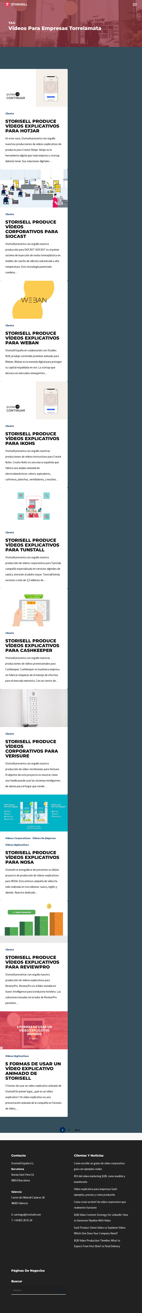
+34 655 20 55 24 (23, 1220)
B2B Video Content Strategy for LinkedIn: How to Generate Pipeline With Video (101, 1217)
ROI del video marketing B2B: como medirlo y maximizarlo (99, 1179)
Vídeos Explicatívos (17, 844)
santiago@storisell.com (27, 1214)
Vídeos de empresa (44, 838)
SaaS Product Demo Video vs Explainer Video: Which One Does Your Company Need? (100, 1230)
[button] (135, 4)
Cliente (9, 113)
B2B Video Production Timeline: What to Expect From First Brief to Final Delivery (97, 1243)
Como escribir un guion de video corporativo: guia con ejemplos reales (99, 1166)
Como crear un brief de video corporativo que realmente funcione (100, 1204)
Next (77, 1130)
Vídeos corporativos (18, 838)
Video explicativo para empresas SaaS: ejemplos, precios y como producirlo (95, 1191)
